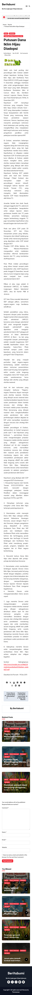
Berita (5, 33)
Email (4, 840)
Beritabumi (8, 4)
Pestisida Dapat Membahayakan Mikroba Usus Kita (15, 761)
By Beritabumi (7, 53)
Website (4, 847)
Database (12, 33)
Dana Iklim (8, 55)
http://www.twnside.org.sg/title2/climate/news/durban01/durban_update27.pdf (16, 666)
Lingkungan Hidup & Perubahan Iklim (13, 36)
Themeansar (16, 992)
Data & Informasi (14, 728)
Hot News (7, 731)
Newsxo (24, 990)
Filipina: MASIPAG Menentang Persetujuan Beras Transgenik (14, 736)
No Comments (24, 53)
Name (4, 832)
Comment (5, 808)
